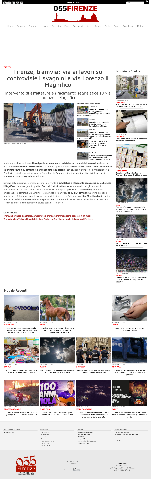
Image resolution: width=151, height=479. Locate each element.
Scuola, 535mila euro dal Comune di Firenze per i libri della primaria (21, 371)
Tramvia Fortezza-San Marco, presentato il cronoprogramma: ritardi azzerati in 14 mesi (47, 216)
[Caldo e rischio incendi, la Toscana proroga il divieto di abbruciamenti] (21, 393)
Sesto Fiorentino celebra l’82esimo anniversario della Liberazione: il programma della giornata (94, 415)
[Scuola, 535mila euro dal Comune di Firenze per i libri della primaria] (21, 350)
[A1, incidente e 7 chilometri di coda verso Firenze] (131, 226)
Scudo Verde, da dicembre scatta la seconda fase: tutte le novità (131, 105)
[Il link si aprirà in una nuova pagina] (77, 469)
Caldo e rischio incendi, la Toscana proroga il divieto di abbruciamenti (21, 414)
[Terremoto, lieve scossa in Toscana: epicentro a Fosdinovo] (131, 121)
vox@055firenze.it (84, 443)
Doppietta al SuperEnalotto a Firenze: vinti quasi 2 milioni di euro (131, 174)
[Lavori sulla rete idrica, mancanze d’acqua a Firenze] (129, 308)
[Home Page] (75, 13)
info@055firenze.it (84, 435)
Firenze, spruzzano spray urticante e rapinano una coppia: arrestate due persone (129, 372)
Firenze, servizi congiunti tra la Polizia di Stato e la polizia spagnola (93, 371)
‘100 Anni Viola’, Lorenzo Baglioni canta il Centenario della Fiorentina (57, 414)
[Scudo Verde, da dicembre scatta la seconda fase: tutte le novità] (131, 87)
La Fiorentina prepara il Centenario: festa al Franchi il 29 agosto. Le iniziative (131, 280)
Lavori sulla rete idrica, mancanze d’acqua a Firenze (129, 329)
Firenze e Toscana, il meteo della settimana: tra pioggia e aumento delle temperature (131, 209)
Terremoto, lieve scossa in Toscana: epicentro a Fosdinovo (131, 140)
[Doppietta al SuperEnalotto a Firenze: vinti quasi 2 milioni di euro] (131, 156)
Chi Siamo (118, 441)
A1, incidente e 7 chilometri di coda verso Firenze (131, 244)
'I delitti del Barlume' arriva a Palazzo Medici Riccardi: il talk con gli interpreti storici (129, 415)
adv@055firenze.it (84, 439)
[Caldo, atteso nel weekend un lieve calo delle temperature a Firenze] (57, 350)
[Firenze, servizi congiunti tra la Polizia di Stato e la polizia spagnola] (93, 350)
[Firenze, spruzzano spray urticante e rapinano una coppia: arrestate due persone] (129, 350)
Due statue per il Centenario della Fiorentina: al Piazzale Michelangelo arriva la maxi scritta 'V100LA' (21, 330)
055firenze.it (122, 464)
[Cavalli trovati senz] (57, 308)
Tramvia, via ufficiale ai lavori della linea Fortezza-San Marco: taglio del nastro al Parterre (48, 219)
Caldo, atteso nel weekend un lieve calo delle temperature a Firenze (57, 371)
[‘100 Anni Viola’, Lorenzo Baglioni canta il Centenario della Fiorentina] (57, 393)
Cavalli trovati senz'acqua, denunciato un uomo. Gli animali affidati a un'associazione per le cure (57, 330)
